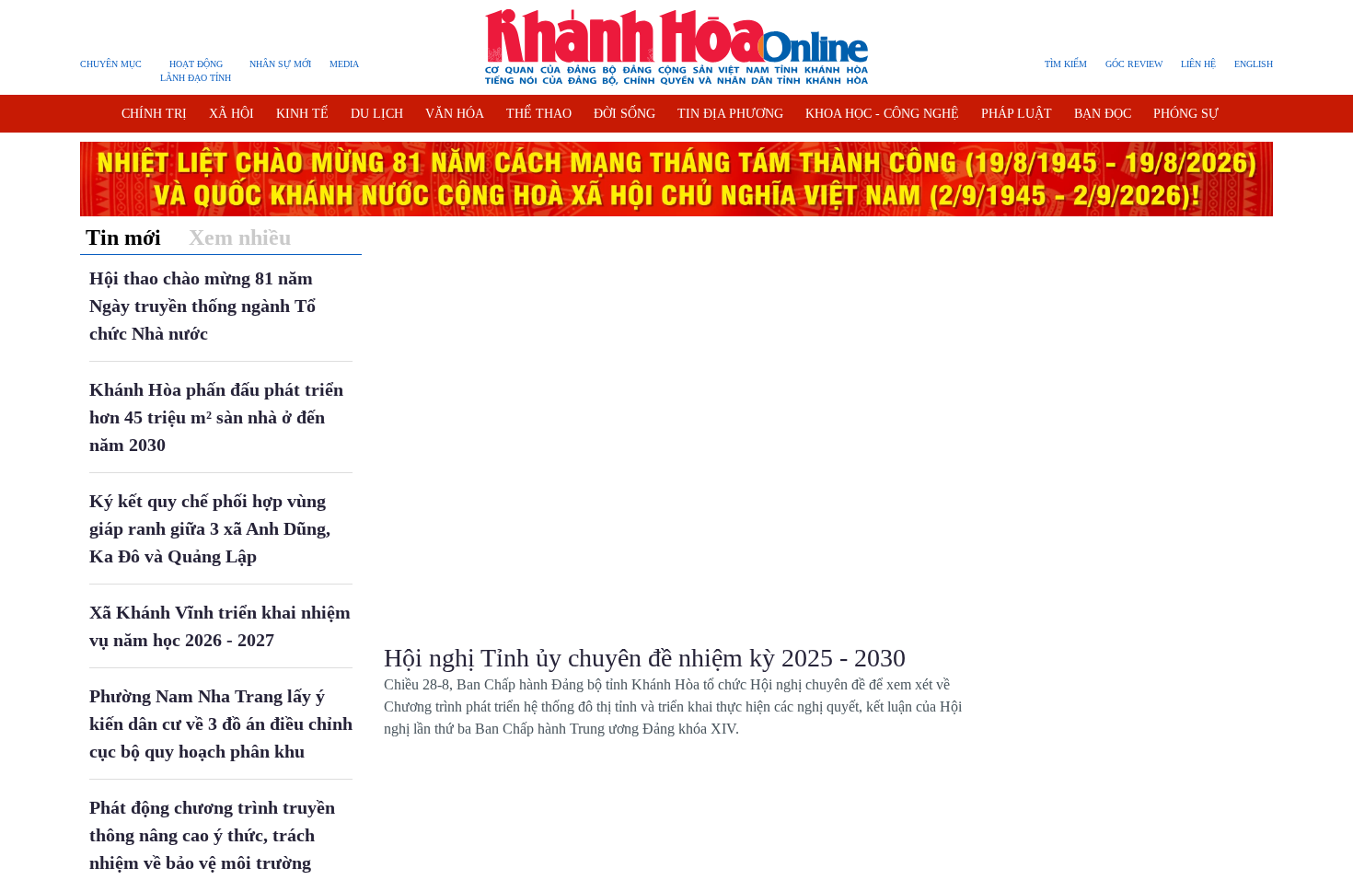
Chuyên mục (111, 64)
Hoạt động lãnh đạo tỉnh (195, 71)
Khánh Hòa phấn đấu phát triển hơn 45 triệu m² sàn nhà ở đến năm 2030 (216, 417)
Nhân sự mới (280, 64)
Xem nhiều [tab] (240, 237)
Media (344, 64)
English (1253, 64)
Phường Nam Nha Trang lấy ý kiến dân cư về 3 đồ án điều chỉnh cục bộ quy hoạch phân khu (221, 723)
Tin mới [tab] (123, 237)
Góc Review (1133, 64)
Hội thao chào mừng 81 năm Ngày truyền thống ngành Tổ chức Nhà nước (202, 305)
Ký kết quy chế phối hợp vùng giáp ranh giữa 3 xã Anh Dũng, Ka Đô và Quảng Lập (209, 528)
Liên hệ (1198, 64)
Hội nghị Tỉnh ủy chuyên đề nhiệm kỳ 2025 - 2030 (645, 657)
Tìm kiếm (1066, 64)
